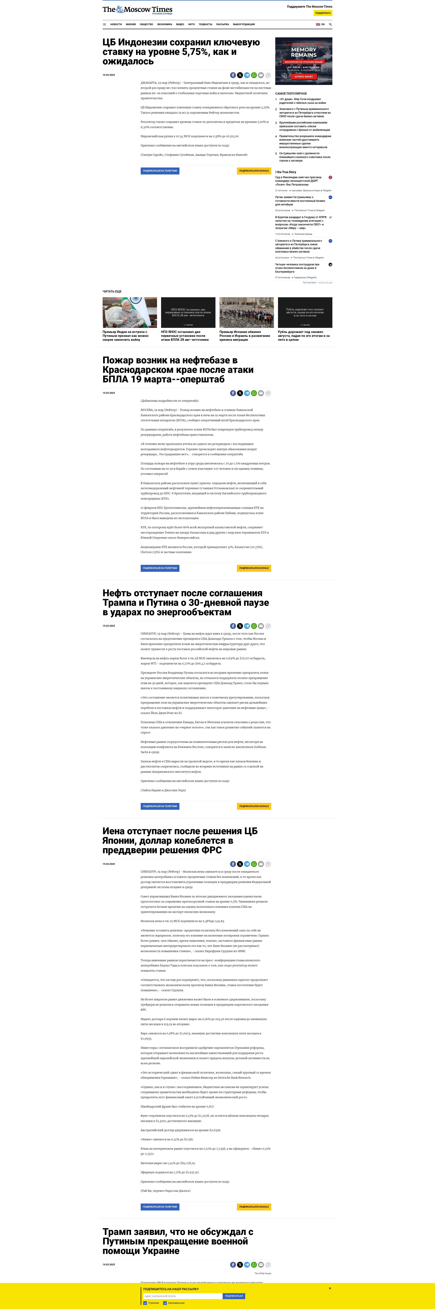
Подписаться (217, 674)
